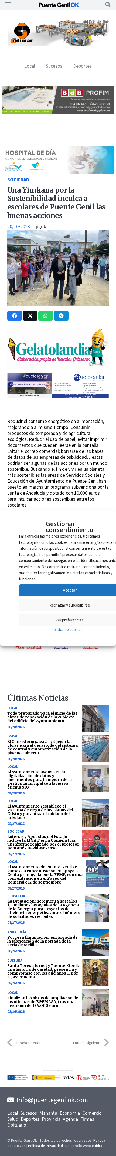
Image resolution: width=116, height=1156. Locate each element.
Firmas (87, 1119)
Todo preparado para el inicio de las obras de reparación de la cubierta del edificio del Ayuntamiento (42, 717)
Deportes (30, 1119)
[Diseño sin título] (58, 112)
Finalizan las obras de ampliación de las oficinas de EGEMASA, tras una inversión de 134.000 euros (42, 1001)
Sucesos (29, 1113)
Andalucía (16, 932)
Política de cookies (67, 630)
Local (12, 708)
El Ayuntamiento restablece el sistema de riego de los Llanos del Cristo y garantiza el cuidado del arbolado (40, 812)
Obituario (16, 1125)
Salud (12, 1119)
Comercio (92, 1113)
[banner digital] (58, 397)
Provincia (16, 896)
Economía (70, 1113)
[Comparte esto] (14, 316)
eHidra (97, 1146)
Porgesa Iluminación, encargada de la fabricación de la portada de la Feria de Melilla (42, 941)
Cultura (14, 960)
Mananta (48, 1113)
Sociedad (18, 180)
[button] (8, 5)
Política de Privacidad (45, 1146)
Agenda (70, 1119)
